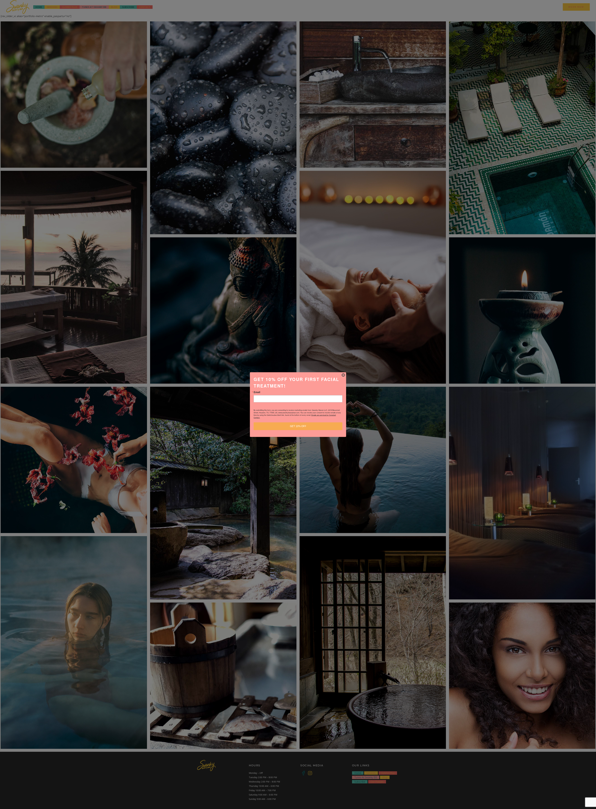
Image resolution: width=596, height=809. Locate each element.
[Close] (343, 375)
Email (257, 392)
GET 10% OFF (298, 426)
